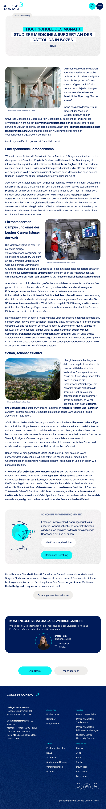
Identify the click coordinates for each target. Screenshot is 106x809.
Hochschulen (52, 714)
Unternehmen (53, 723)
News (16, 15)
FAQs (78, 757)
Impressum (81, 771)
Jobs (78, 752)
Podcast (50, 771)
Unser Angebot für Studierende (85, 721)
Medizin (82, 68)
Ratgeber (50, 719)
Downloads (81, 766)
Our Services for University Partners (85, 736)
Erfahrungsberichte (55, 748)
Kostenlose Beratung (56, 555)
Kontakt (80, 748)
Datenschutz (82, 776)
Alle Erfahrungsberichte (58, 542)
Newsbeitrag (25, 15)
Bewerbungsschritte (86, 714)
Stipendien (51, 757)
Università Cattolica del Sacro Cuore (25, 118)
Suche (79, 762)
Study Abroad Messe (56, 762)
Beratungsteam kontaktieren (53, 595)
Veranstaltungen (54, 766)
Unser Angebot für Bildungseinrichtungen (87, 729)
